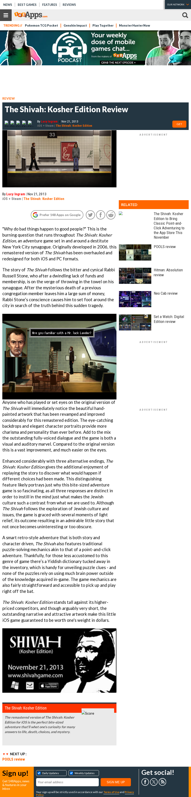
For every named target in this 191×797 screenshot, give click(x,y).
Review (8, 98)
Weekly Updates (85, 773)
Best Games (27, 5)
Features (49, 5)
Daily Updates (50, 773)
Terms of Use (111, 792)
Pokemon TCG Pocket (41, 25)
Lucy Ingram (49, 121)
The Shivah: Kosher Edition (74, 125)
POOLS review (13, 759)
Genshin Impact (75, 25)
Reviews (69, 5)
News (7, 5)
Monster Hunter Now (134, 25)
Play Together (102, 25)
